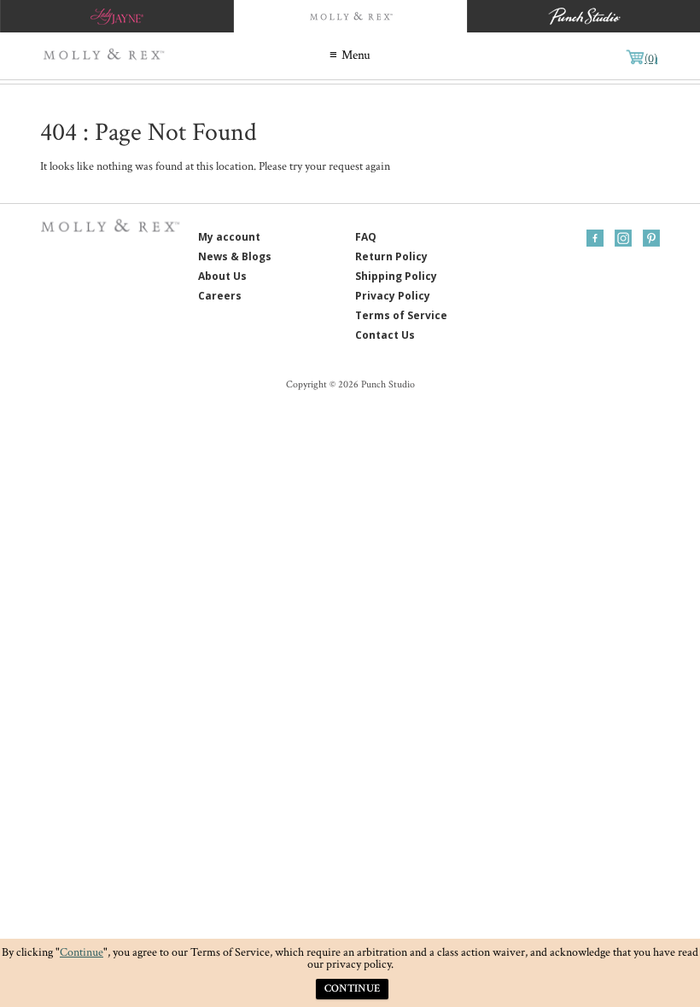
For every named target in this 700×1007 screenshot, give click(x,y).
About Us (222, 276)
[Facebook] (595, 238)
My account (229, 237)
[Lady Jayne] (116, 16)
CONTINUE (352, 988)
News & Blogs (234, 256)
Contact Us (385, 335)
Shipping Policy (396, 276)
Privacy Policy (392, 295)
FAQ (365, 237)
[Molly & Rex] (107, 55)
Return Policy (391, 256)
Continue (81, 952)
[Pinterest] (651, 238)
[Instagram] (623, 238)
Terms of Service (401, 315)
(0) (651, 59)
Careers (220, 295)
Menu (355, 55)
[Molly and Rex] (349, 16)
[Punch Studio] (583, 16)
